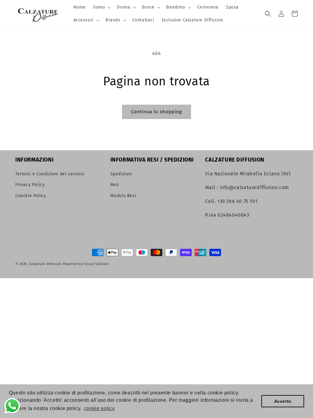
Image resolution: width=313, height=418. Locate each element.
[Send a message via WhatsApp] (12, 406)
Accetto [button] (283, 401)
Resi (114, 184)
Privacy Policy (30, 184)
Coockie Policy (30, 195)
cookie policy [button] (99, 408)
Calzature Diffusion (45, 264)
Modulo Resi (123, 195)
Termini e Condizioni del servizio (49, 174)
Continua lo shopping (156, 111)
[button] (101, 7)
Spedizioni (121, 174)
